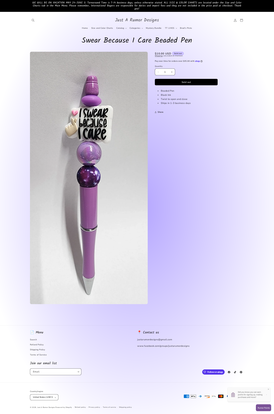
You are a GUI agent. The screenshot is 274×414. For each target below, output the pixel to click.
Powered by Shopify (63, 407)
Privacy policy (94, 407)
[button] (33, 20)
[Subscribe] (78, 371)
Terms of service (109, 407)
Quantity (159, 66)
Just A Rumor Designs (46, 407)
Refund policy (80, 407)
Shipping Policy (37, 349)
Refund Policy (37, 344)
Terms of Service (38, 354)
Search (33, 339)
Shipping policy (125, 407)
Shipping (159, 56)
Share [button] (161, 112)
